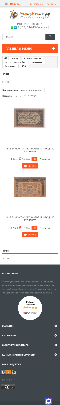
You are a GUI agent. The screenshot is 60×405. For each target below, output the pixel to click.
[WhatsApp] (12, 27)
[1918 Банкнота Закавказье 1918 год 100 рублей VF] (30, 124)
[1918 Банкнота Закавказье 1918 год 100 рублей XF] (30, 193)
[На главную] (6, 58)
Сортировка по (10, 89)
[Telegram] (15, 27)
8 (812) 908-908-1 (31, 23)
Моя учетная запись (15, 345)
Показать (7, 95)
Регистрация (36, 4)
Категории (9, 335)
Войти (50, 4)
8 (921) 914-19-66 (28, 27)
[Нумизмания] (30, 14)
